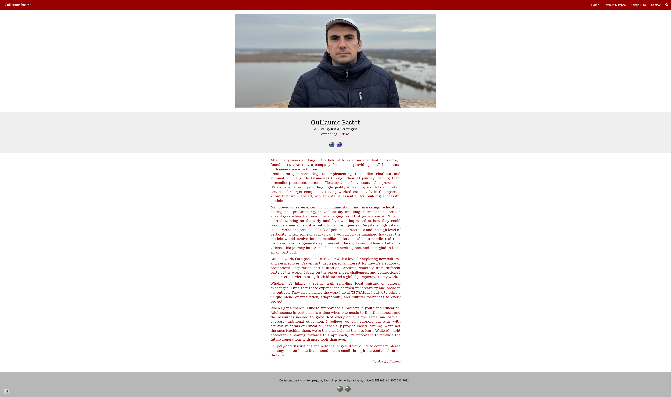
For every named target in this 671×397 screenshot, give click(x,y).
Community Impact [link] (615, 5)
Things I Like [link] (639, 5)
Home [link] (595, 5)
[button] (667, 5)
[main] (335, 128)
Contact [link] (656, 5)
